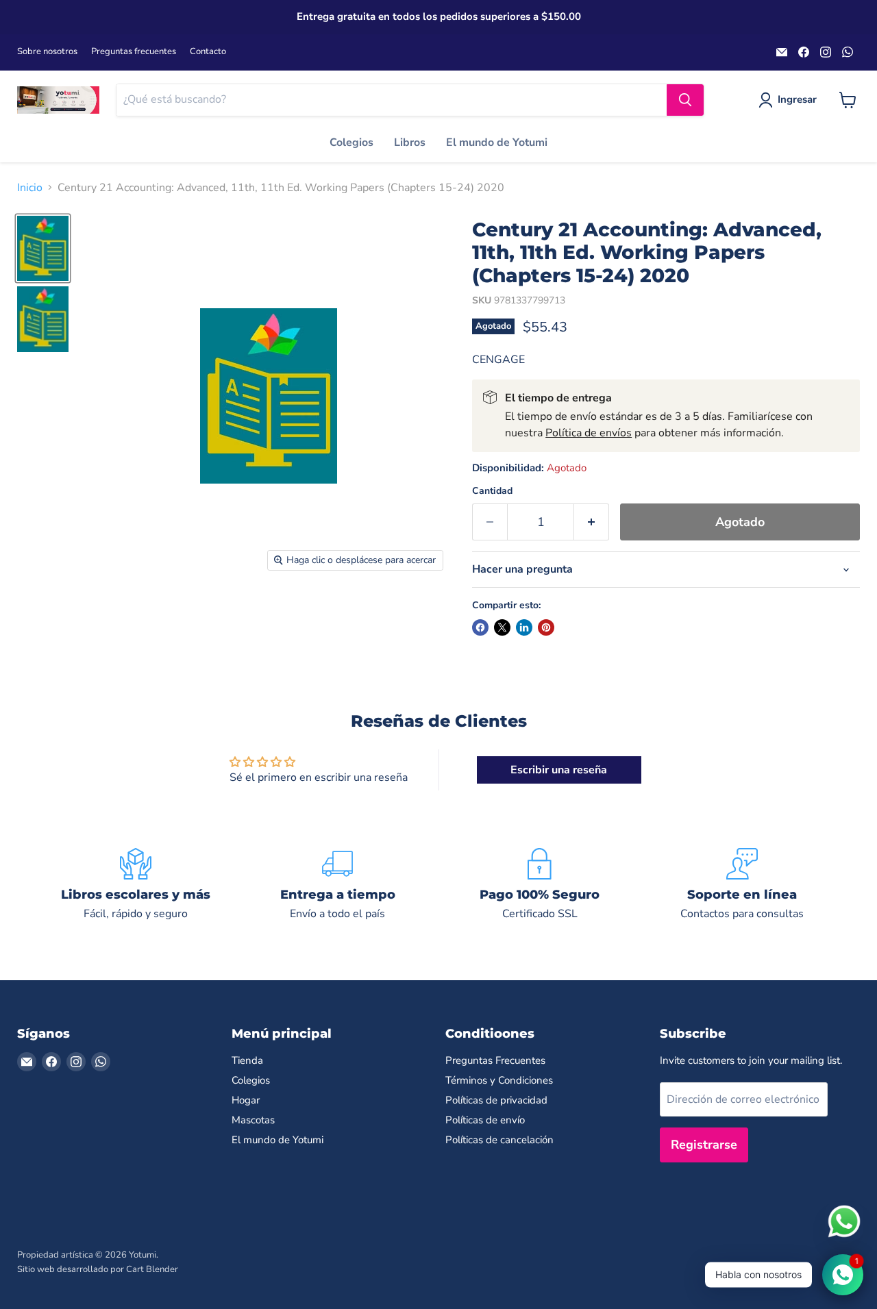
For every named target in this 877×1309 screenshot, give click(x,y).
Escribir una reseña (558, 769)
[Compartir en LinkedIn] (524, 627)
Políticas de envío (485, 1120)
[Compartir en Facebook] (480, 627)
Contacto (208, 52)
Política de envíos (588, 432)
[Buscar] (685, 100)
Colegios (351, 142)
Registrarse (704, 1144)
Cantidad (492, 491)
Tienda (247, 1060)
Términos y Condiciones (499, 1080)
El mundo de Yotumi (496, 142)
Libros (409, 142)
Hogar (246, 1100)
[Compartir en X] (502, 627)
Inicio (29, 188)
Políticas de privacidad (496, 1100)
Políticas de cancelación (499, 1140)
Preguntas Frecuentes (495, 1060)
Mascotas (253, 1120)
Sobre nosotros (47, 52)
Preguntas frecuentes (133, 52)
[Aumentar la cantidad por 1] (591, 522)
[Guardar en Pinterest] (546, 627)
